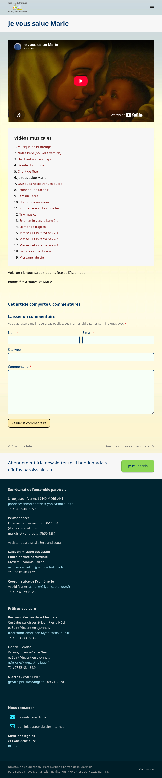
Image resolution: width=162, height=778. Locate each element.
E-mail (88, 332)
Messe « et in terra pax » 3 (38, 245)
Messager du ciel (32, 257)
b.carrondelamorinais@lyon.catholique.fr (39, 633)
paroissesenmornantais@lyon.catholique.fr (40, 504)
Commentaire (19, 366)
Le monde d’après (32, 227)
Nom (13, 332)
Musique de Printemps (35, 147)
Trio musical (28, 214)
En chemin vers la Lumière (38, 220)
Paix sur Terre (28, 196)
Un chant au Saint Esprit (36, 159)
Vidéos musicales (33, 138)
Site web (14, 349)
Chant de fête (28, 171)
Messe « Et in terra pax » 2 (38, 239)
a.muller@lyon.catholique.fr (49, 586)
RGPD (12, 746)
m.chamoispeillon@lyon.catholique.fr (36, 567)
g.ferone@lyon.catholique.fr (29, 662)
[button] (152, 7)
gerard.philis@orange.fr (26, 682)
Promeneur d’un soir (33, 190)
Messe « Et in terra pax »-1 (38, 233)
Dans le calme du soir (35, 251)
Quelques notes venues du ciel (40, 184)
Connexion (146, 769)
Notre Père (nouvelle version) (39, 153)
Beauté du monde (31, 165)
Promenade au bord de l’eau (40, 208)
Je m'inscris (138, 466)
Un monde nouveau (34, 202)
